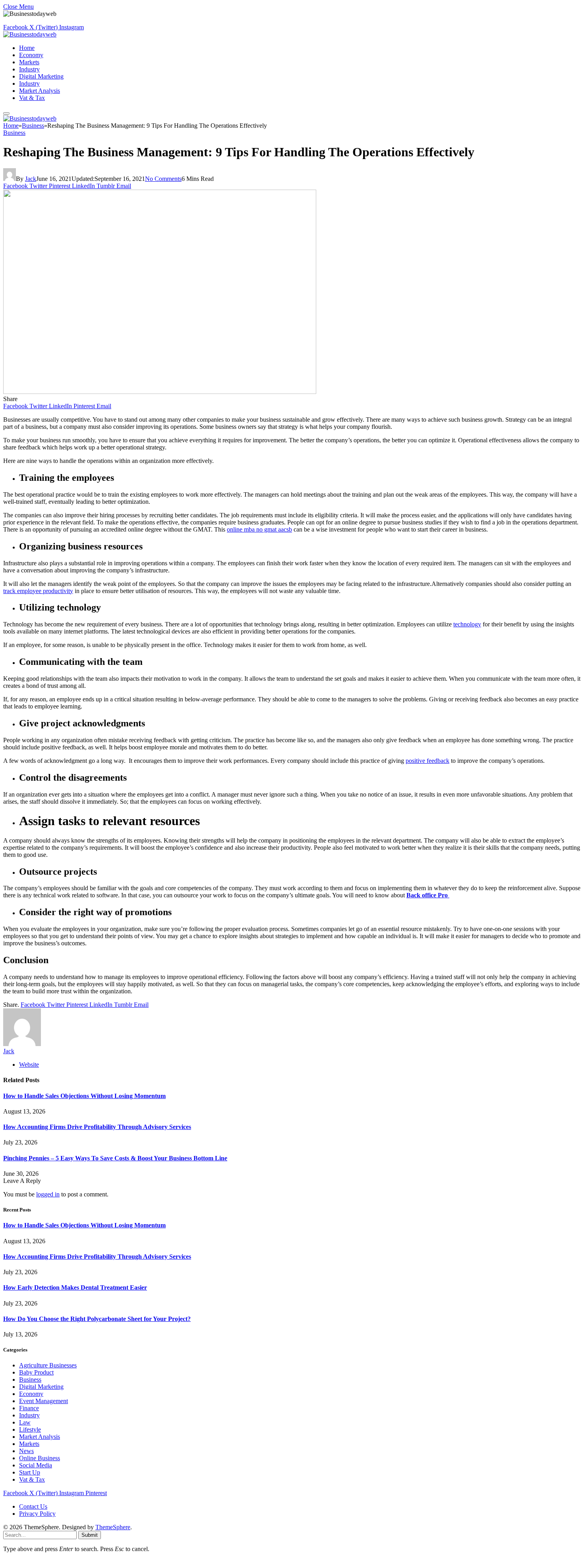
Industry (29, 69)
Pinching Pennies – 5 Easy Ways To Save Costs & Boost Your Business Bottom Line (115, 1158)
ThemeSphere (112, 1527)
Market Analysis (39, 90)
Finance (29, 1408)
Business (14, 132)
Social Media (35, 1465)
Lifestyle (30, 1429)
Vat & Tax (32, 97)
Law (25, 1422)
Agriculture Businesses (48, 1365)
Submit (89, 1535)
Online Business (39, 1458)
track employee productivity (38, 591)
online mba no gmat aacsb (259, 529)
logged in (48, 1194)
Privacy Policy (37, 1513)
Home (27, 47)
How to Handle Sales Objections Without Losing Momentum (84, 1095)
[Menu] (6, 113)
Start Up (29, 1472)
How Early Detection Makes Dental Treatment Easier (75, 1287)
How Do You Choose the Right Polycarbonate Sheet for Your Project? (97, 1318)
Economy (31, 55)
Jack (30, 178)
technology (467, 624)
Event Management (43, 1401)
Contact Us (33, 1506)
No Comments (163, 178)
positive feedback (427, 760)
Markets (29, 62)
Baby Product (36, 1372)
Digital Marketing (41, 76)
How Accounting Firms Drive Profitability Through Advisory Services (97, 1126)
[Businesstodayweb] (29, 34)
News (26, 1451)
